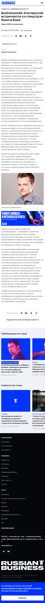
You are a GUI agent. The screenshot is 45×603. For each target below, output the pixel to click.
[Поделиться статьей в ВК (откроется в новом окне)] (21, 36)
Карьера (5, 510)
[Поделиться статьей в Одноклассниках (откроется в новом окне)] (26, 36)
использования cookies (12, 588)
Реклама (5, 494)
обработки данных (33, 588)
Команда (5, 442)
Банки (4, 502)
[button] (42, 3)
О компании (6, 446)
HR (2, 523)
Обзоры (5, 476)
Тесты (4, 484)
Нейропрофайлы (9, 472)
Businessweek (16, 60)
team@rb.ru (6, 545)
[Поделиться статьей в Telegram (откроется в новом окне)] (16, 36)
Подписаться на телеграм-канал (22, 320)
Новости (5, 9)
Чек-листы (6, 480)
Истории (5, 464)
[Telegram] (3, 551)
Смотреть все (7, 528)
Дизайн (4, 519)
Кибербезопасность (20, 9)
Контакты (5, 450)
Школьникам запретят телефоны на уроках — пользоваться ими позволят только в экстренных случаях (14, 419)
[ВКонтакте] (8, 551)
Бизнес (4, 506)
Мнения (4, 468)
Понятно (22, 598)
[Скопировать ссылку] (31, 36)
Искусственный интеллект (13, 498)
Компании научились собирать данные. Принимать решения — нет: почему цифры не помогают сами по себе (15, 368)
